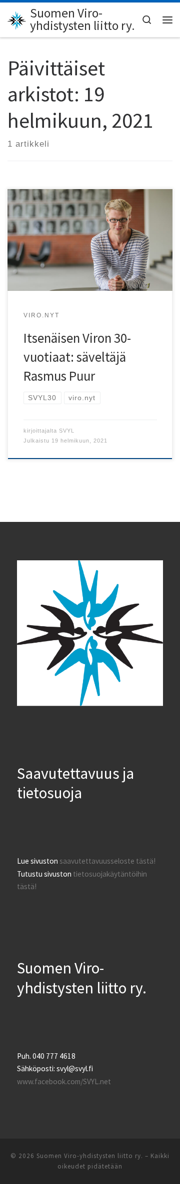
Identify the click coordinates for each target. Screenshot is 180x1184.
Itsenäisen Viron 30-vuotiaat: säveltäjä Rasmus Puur (77, 357)
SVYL (66, 431)
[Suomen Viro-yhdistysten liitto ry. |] (17, 19)
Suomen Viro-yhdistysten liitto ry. (89, 1156)
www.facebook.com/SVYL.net (64, 1081)
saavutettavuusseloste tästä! (108, 861)
